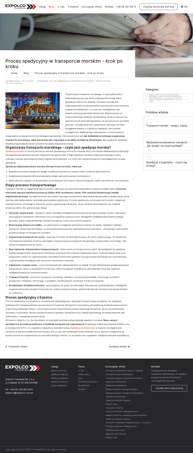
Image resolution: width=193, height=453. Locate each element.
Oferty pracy (84, 374)
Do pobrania (83, 385)
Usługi (42, 6)
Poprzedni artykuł (17, 347)
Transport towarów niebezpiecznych (122, 411)
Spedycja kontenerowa (82, 328)
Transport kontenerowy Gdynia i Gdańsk (124, 370)
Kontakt (109, 6)
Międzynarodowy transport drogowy (122, 389)
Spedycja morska (14, 151)
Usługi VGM (111, 437)
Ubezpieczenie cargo (115, 430)
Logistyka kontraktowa (116, 382)
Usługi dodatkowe (59, 385)
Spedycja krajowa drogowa (118, 400)
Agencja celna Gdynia (116, 434)
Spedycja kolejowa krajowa (118, 419)
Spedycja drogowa (59, 374)
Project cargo (111, 404)
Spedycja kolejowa (59, 378)
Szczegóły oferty (92, 6)
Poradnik (73, 6)
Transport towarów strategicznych (121, 426)
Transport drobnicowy (116, 396)
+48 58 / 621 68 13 (20, 389)
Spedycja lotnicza (59, 382)
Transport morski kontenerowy (119, 374)
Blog (51, 6)
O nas (60, 6)
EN (186, 6)
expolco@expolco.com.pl (19, 392)
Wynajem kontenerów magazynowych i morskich (128, 422)
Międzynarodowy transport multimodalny (124, 393)
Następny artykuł (118, 347)
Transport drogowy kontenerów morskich (124, 378)
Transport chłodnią (114, 408)
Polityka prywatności (88, 382)
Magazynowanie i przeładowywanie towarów (126, 415)
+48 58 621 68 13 (126, 6)
